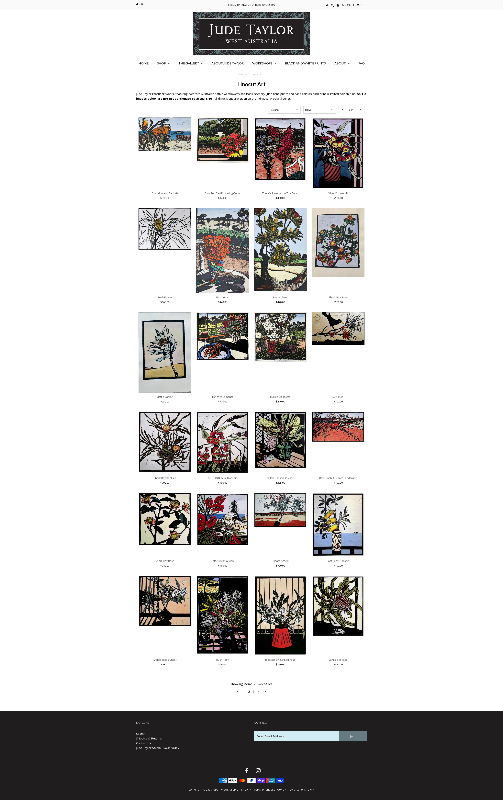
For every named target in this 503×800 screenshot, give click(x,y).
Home (144, 63)
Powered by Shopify (301, 789)
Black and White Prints (305, 63)
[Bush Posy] (222, 615)
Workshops (262, 63)
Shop (161, 63)
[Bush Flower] (165, 229)
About (340, 63)
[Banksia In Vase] (338, 606)
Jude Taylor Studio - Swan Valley (157, 748)
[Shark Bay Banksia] (165, 441)
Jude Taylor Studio (226, 789)
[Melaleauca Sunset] (165, 601)
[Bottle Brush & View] (222, 519)
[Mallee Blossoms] (280, 337)
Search (140, 734)
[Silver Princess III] (338, 153)
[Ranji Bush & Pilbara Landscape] (338, 426)
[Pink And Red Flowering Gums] (222, 140)
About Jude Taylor (227, 63)
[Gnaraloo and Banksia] (165, 134)
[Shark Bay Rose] (338, 242)
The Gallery (188, 63)
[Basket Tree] (280, 249)
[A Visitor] (338, 328)
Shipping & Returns (149, 738)
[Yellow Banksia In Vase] (280, 440)
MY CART (352, 5)
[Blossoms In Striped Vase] (280, 615)
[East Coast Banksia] (338, 524)
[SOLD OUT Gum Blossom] (222, 442)
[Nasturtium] (222, 250)
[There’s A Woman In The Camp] (280, 149)
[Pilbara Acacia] (280, 510)
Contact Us (143, 743)
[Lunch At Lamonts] (222, 336)
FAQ (361, 63)
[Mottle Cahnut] (165, 352)
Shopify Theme (251, 789)
